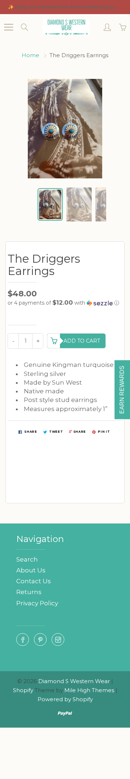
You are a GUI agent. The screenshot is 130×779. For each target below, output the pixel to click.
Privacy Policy (37, 603)
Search (27, 559)
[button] (65, 302)
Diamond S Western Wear (74, 681)
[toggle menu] (8, 27)
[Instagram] (58, 639)
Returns (29, 592)
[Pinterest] (40, 639)
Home (30, 55)
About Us (31, 570)
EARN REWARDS (122, 389)
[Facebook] (22, 639)
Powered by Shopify (65, 699)
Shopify (23, 690)
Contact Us (33, 581)
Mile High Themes (89, 690)
